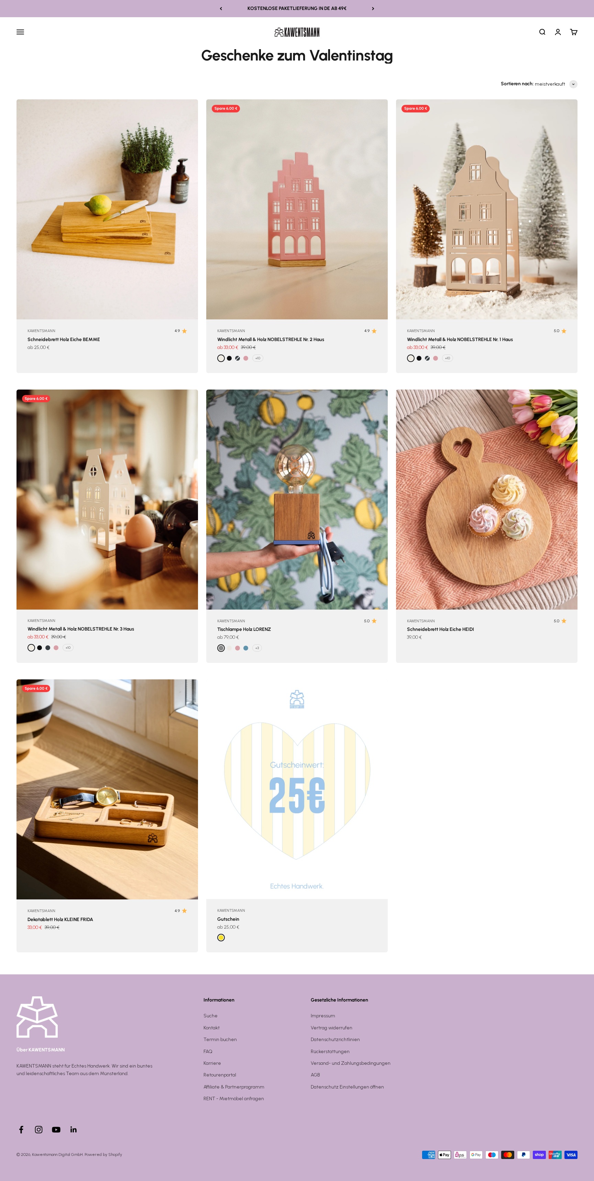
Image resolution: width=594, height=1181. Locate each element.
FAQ (208, 1051)
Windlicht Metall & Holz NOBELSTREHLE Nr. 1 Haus (460, 339)
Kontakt (212, 1028)
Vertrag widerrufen (331, 1028)
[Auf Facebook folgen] (21, 1129)
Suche (211, 1016)
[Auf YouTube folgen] (56, 1129)
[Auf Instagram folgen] (38, 1129)
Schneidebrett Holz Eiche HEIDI (440, 629)
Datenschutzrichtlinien (335, 1039)
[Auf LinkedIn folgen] (73, 1129)
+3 (257, 648)
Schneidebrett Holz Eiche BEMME (64, 339)
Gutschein (228, 919)
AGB (315, 1075)
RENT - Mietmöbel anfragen (234, 1099)
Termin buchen (220, 1039)
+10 (257, 358)
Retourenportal (220, 1075)
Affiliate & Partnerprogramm (234, 1087)
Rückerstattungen (330, 1051)
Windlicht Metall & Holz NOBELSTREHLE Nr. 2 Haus (270, 339)
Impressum (323, 1016)
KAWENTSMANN (41, 331)
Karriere (212, 1063)
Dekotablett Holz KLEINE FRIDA (60, 919)
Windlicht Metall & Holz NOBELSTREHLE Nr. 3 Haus (81, 629)
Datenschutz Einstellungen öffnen (347, 1087)
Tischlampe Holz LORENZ (244, 629)
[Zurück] (221, 8)
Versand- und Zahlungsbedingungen (350, 1063)
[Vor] (373, 8)
